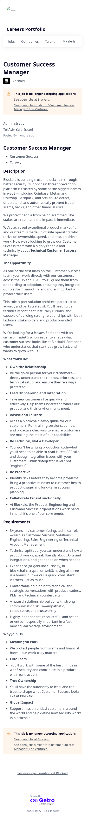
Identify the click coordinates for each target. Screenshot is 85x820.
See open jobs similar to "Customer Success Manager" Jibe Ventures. (44, 107)
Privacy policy (33, 811)
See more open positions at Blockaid (43, 773)
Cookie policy (51, 811)
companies (30, 41)
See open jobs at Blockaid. (32, 99)
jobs (11, 41)
